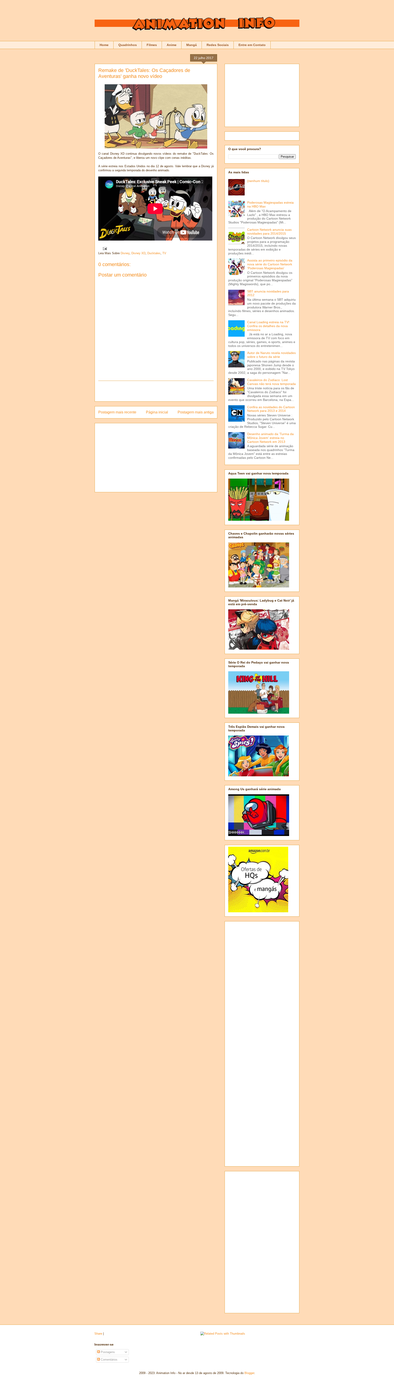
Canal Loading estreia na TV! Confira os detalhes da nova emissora (268, 326)
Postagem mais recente (117, 412)
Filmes (152, 45)
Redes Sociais (218, 45)
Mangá (191, 45)
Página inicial (157, 412)
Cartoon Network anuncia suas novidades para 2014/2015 (269, 231)
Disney (125, 253)
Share (98, 1333)
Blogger (249, 1373)
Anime (171, 45)
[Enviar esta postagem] (104, 248)
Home (104, 45)
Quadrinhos (127, 45)
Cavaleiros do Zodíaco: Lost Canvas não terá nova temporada (271, 382)
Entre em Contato (252, 45)
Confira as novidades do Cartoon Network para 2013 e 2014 (271, 409)
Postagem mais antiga (196, 412)
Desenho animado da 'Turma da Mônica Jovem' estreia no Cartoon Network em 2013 (270, 438)
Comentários (108, 1359)
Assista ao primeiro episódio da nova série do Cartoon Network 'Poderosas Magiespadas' (269, 264)
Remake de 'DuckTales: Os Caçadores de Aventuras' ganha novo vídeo (144, 73)
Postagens (107, 1352)
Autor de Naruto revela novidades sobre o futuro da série (271, 355)
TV (164, 253)
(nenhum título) (258, 181)
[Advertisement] (156, 391)
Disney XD (138, 253)
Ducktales (154, 253)
